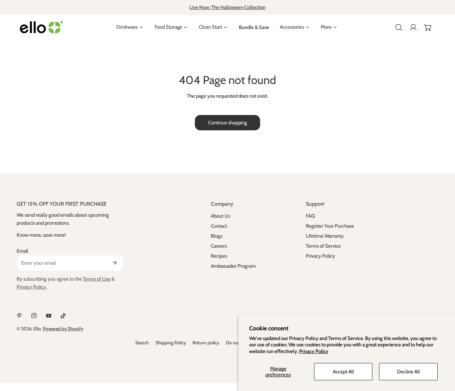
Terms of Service (323, 246)
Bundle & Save (254, 27)
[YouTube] (48, 316)
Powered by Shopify (63, 329)
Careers (219, 246)
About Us (220, 216)
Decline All (408, 372)
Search (142, 343)
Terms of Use (97, 279)
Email (22, 251)
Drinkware (127, 27)
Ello (37, 329)
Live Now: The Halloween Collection (227, 7)
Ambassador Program (233, 266)
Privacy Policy (313, 351)
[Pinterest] (19, 316)
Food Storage (168, 27)
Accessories (292, 27)
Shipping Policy (171, 343)
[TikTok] (63, 316)
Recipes (219, 256)
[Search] (398, 27)
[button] (428, 27)
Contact (219, 226)
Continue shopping (227, 123)
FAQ (310, 216)
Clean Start (210, 27)
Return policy (206, 343)
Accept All (343, 372)
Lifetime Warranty (325, 236)
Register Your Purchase (330, 226)
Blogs (217, 236)
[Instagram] (34, 316)
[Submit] (115, 262)
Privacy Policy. (32, 287)
